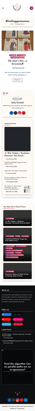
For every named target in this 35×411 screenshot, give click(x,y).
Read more (17, 80)
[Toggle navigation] (3, 8)
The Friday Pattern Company (14, 255)
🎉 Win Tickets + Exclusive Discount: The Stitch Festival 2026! (16, 155)
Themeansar (20, 408)
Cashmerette (10, 246)
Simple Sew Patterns (17, 57)
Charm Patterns (21, 246)
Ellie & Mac (9, 248)
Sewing (17, 236)
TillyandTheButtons (12, 257)
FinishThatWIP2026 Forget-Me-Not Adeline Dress (17, 341)
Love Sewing (21, 55)
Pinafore (18, 252)
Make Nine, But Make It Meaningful (15, 170)
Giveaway (13, 55)
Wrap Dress (25, 236)
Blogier (12, 408)
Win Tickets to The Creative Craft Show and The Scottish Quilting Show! (13, 187)
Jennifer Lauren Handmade (14, 250)
